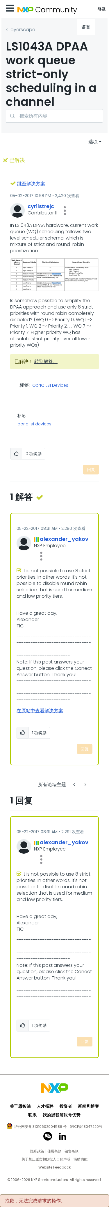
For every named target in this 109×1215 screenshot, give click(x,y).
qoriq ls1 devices (34, 424)
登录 (102, 9)
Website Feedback (54, 1167)
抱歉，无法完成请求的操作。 (35, 1201)
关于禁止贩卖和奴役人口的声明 (46, 1159)
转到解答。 (46, 361)
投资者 (66, 1106)
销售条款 (71, 1151)
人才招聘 (45, 1106)
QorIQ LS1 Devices (50, 385)
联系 (32, 1115)
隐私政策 (37, 1151)
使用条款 (54, 1151)
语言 (86, 27)
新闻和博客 (88, 1106)
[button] (65, 210)
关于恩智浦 (20, 1106)
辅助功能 (80, 1159)
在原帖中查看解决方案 (40, 710)
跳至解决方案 (31, 183)
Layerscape (22, 29)
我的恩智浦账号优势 (62, 1115)
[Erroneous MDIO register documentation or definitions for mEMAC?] (85, 784)
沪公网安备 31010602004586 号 (40, 1127)
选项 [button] (93, 141)
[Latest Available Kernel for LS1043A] (74, 784)
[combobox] (54, 116)
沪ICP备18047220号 (86, 1126)
